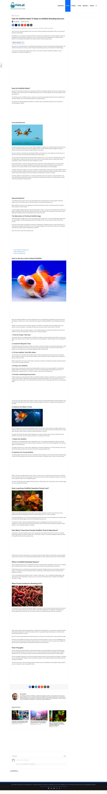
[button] (1, 66)
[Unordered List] (26, 764)
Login (64, 756)
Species (85, 5)
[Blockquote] (27, 764)
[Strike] (22, 764)
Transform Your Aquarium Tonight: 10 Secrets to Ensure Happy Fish (20, 721)
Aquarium (61, 5)
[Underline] (20, 764)
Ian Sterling (16, 21)
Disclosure (57, 786)
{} (32, 764)
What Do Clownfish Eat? (19, 253)
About (92, 5)
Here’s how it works (48, 28)
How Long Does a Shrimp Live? (21, 249)
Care (67, 5)
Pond (79, 5)
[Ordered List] (24, 764)
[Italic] (19, 764)
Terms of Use (51, 786)
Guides (73, 5)
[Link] (31, 764)
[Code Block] (29, 764)
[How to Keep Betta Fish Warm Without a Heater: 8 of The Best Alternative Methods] (57, 716)
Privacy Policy (43, 786)
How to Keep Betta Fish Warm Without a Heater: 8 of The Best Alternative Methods (56, 724)
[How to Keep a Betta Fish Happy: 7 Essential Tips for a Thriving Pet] (39, 715)
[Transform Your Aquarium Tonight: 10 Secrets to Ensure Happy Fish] (20, 715)
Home (14, 15)
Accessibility (64, 786)
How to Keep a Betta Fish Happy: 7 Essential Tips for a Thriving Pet (39, 722)
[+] (34, 764)
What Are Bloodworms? (19, 251)
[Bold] (17, 764)
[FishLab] (17, 6)
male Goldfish (17, 153)
